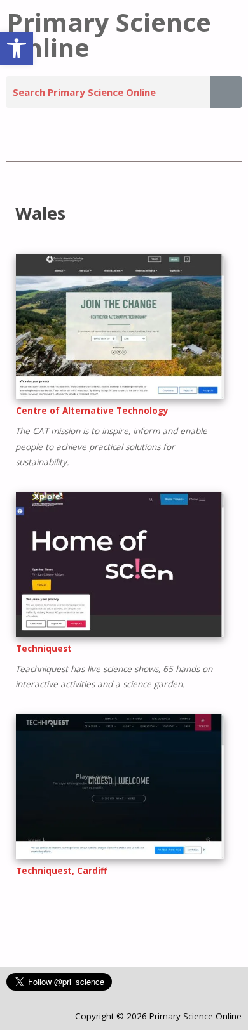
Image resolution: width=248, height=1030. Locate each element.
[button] (16, 48)
